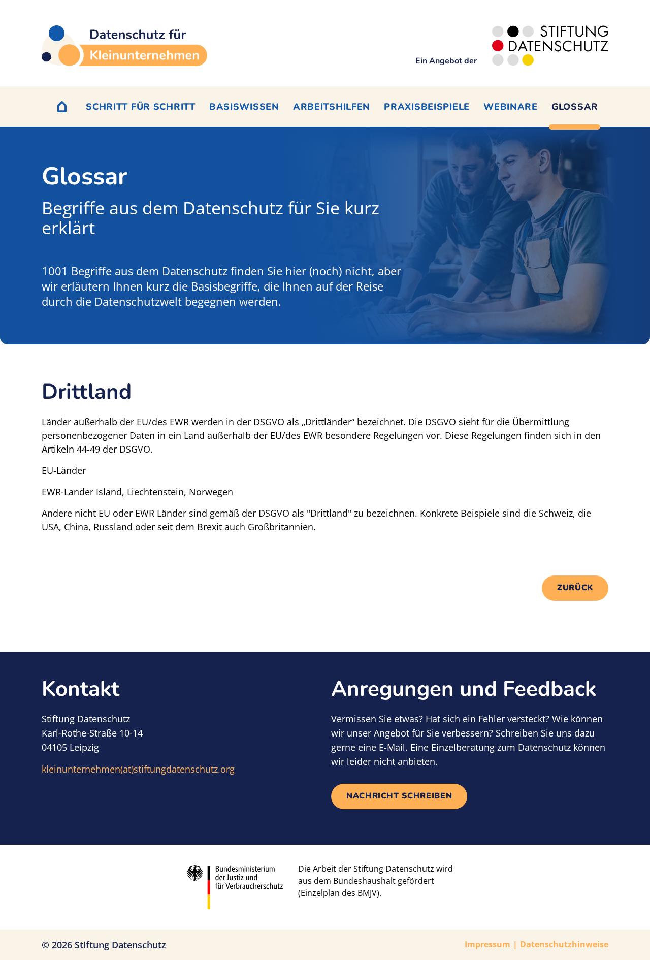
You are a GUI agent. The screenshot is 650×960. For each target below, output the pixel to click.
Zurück (575, 587)
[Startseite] (124, 45)
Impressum (487, 944)
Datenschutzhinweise (564, 944)
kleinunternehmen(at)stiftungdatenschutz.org (138, 769)
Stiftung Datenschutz (120, 945)
